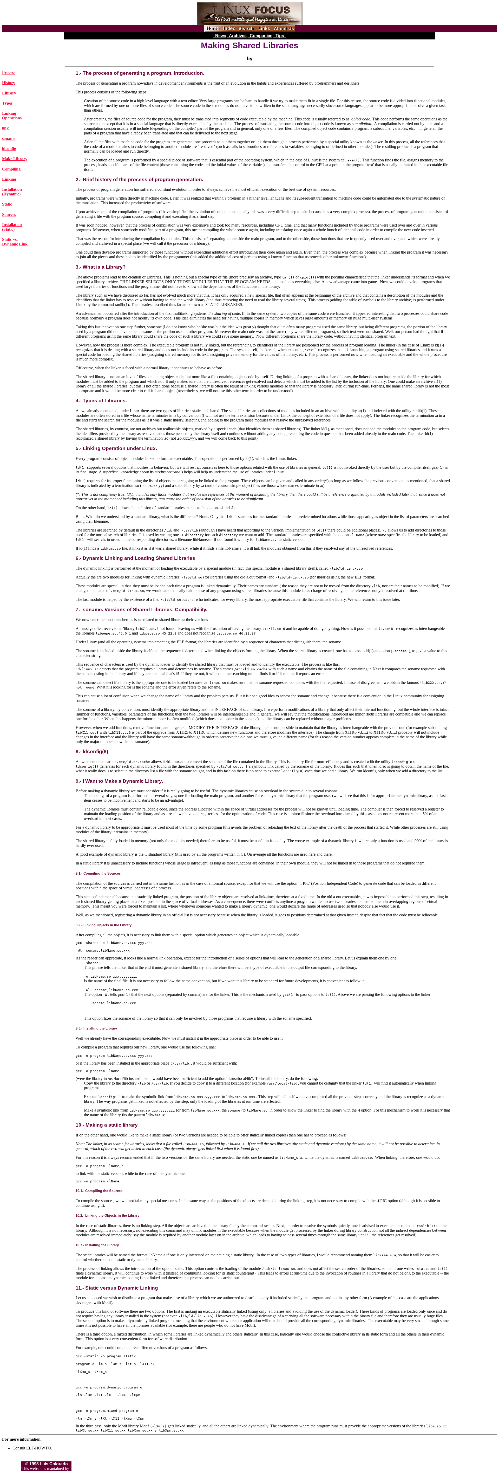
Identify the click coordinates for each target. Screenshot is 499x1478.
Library (9, 93)
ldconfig (9, 148)
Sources (9, 214)
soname (8, 138)
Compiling (11, 169)
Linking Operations (12, 115)
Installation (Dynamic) (12, 191)
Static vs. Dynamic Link (15, 241)
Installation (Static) (12, 226)
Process (8, 72)
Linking (9, 179)
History (8, 82)
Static (7, 204)
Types (7, 103)
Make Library (14, 158)
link (5, 128)
